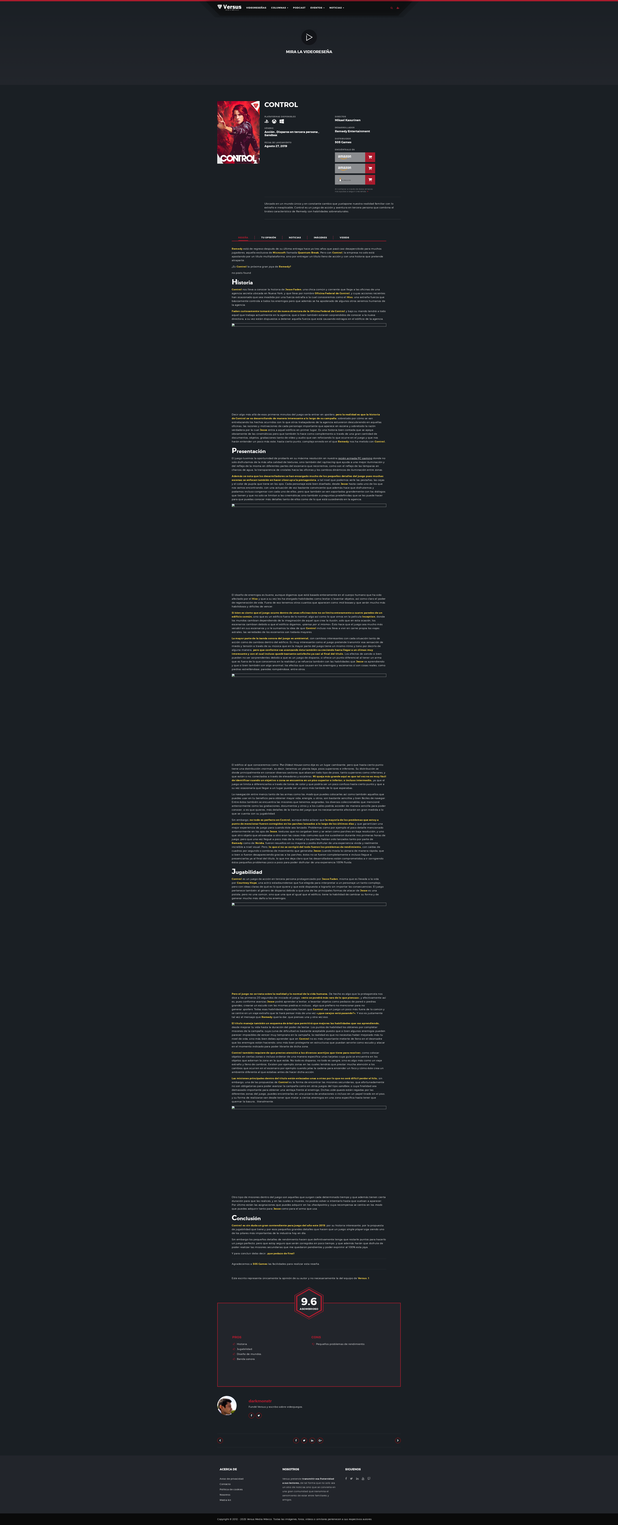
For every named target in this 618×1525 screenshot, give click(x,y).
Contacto (225, 1484)
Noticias (335, 7)
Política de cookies (231, 1489)
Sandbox (270, 135)
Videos (344, 237)
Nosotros (225, 1494)
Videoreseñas (256, 7)
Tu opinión (268, 237)
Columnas (279, 7)
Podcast (299, 7)
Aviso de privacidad (231, 1478)
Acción (269, 132)
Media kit (225, 1500)
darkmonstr (260, 1401)
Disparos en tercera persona (297, 132)
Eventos (316, 7)
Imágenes (320, 237)
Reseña (243, 237)
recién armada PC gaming (355, 458)
